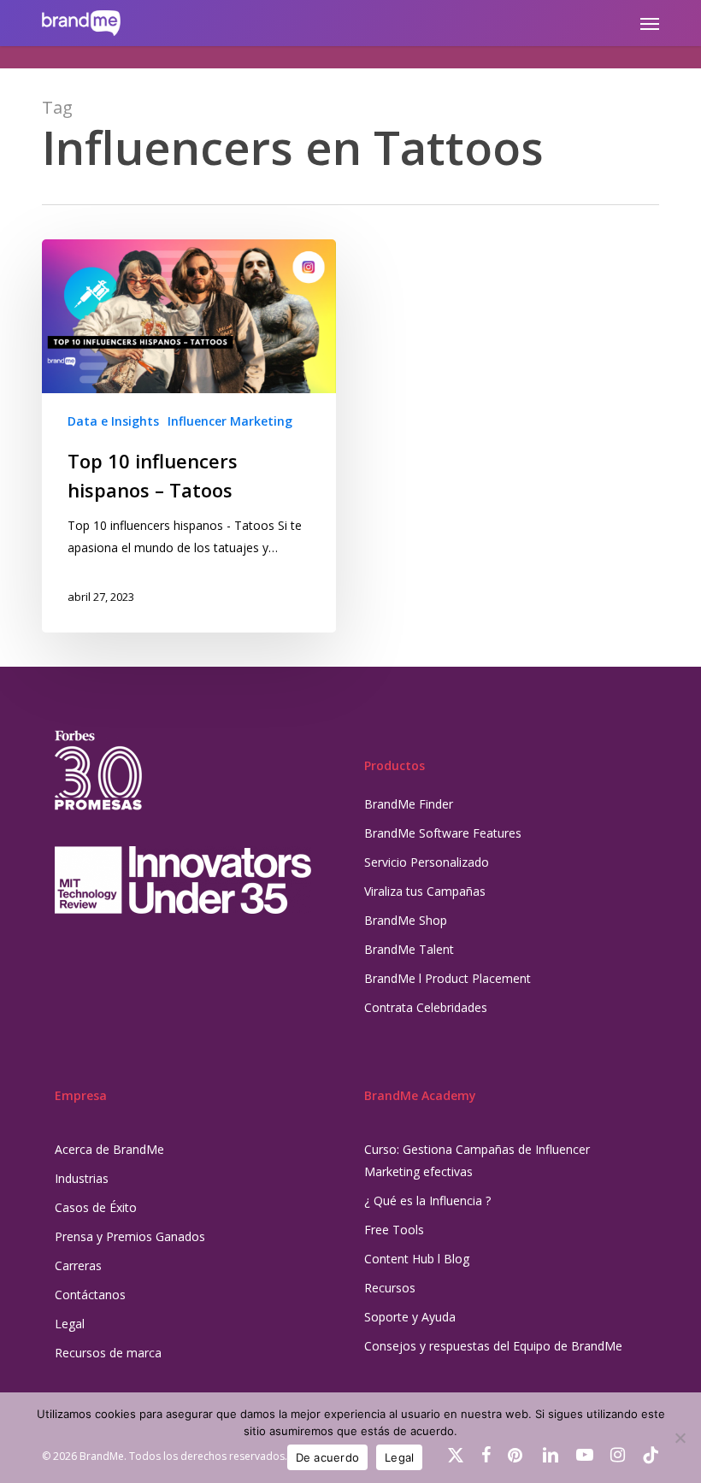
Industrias (82, 1178)
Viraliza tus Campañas (425, 891)
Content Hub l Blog (416, 1259)
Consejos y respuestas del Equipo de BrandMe (493, 1346)
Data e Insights (113, 421)
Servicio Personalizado (426, 862)
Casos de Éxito (96, 1207)
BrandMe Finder (408, 804)
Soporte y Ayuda (410, 1317)
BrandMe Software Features (442, 833)
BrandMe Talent (409, 949)
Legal (70, 1323)
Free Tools (394, 1229)
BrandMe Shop (405, 920)
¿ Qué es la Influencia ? (427, 1200)
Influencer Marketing (230, 421)
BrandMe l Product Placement (447, 978)
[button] (649, 23)
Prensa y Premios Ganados (130, 1236)
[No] (679, 1437)
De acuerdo (328, 1457)
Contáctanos (90, 1294)
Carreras (78, 1265)
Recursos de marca (108, 1353)
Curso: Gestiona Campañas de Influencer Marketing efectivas (477, 1160)
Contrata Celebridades (425, 1007)
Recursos (389, 1288)
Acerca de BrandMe (109, 1149)
